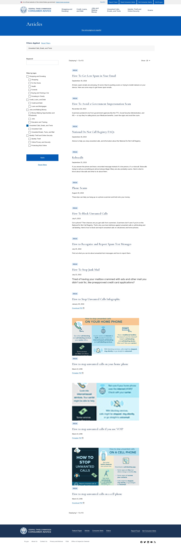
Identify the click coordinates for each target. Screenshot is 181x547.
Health (33, 86)
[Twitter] (145, 542)
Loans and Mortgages (39, 106)
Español (102, 2)
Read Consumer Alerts (128, 2)
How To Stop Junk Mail (86, 269)
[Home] (38, 12)
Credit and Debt (36, 103)
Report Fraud (113, 2)
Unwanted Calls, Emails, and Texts (114, 10)
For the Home (36, 83)
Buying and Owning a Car (40, 93)
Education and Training (39, 122)
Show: (143, 60)
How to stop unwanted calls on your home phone (100, 364)
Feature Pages (77, 531)
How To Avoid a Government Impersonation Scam (101, 104)
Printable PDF (77, 373)
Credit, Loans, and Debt (81, 10)
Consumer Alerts (97, 531)
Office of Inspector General (80, 541)
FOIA (67, 541)
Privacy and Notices (56, 541)
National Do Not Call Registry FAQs (93, 132)
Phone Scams (79, 188)
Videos (108, 531)
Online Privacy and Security (40, 142)
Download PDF (77, 308)
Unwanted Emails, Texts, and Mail (42, 132)
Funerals (34, 90)
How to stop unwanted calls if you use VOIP (97, 429)
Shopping (34, 79)
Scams (150, 10)
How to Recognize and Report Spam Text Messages (101, 244)
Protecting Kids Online (39, 145)
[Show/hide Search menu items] (158, 10)
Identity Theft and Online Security (134, 10)
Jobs (33, 119)
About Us (34, 541)
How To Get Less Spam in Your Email (94, 76)
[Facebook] (141, 542)
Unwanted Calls (36, 129)
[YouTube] (151, 542)
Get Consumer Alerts (145, 2)
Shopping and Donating (66, 10)
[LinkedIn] (148, 542)
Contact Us (43, 541)
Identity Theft (36, 139)
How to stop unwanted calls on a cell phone (97, 494)
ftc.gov (26, 541)
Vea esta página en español (91, 30)
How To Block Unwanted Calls (90, 213)
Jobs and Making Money (95, 10)
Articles (87, 531)
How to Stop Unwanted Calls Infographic (96, 299)
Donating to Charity (38, 96)
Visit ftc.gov (159, 2)
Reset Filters (45, 43)
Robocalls (77, 157)
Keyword (29, 59)
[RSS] (155, 542)
